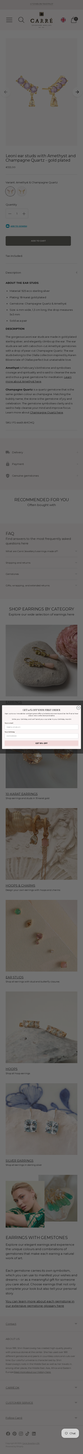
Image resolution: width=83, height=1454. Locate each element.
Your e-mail (9, 723)
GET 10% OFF (41, 743)
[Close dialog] (78, 707)
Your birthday (10, 732)
